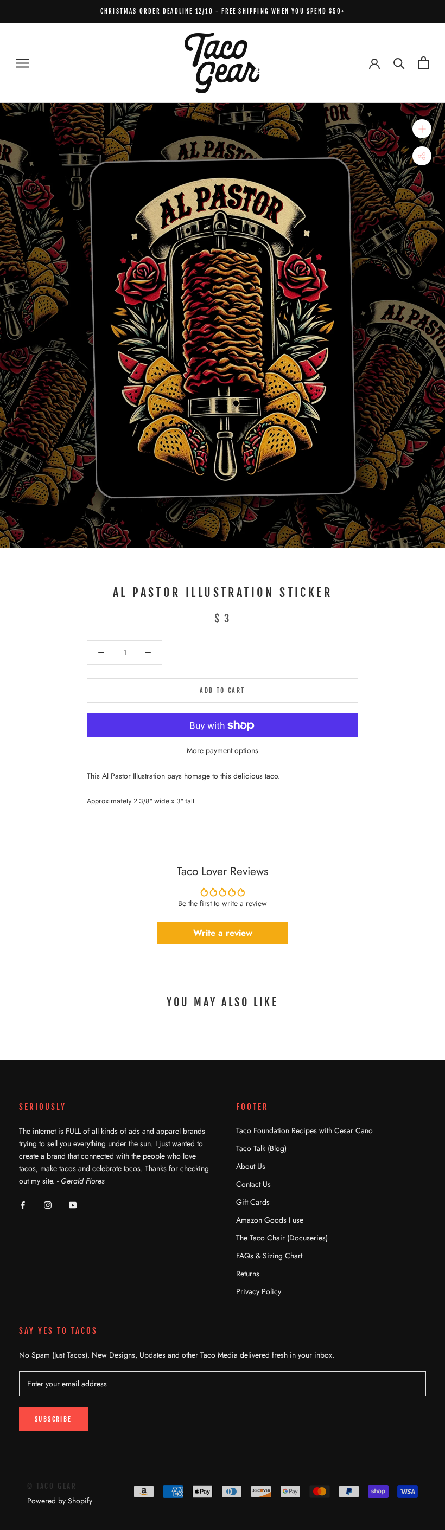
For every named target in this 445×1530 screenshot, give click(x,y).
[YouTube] (73, 1204)
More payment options (222, 750)
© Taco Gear (52, 1486)
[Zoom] (421, 128)
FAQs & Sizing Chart (269, 1255)
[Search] (399, 62)
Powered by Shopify (59, 1500)
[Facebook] (23, 1204)
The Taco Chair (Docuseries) (282, 1237)
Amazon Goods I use (269, 1219)
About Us (250, 1166)
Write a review (222, 933)
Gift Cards (253, 1202)
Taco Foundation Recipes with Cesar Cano (304, 1130)
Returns (247, 1273)
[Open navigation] (22, 62)
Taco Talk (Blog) (261, 1148)
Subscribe (53, 1419)
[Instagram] (48, 1204)
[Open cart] (423, 62)
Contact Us (253, 1184)
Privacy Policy (258, 1291)
